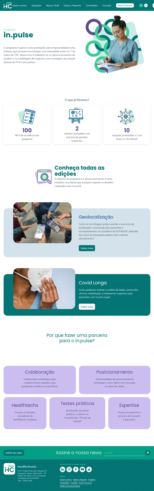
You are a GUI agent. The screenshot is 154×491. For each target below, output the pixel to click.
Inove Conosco (125, 5)
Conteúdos (92, 5)
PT (141, 5)
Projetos (91, 479)
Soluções (36, 5)
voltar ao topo (13, 452)
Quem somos (19, 5)
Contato (106, 5)
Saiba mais (87, 248)
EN (146, 5)
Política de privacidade (70, 486)
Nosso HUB (52, 5)
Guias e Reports (72, 5)
